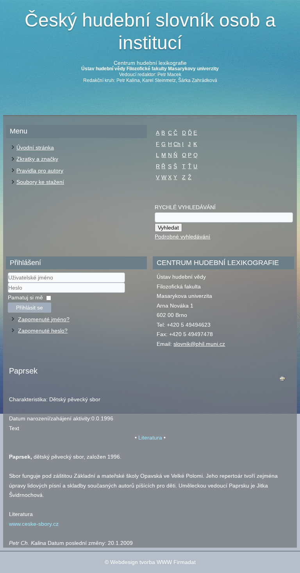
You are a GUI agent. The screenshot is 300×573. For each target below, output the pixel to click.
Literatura (150, 437)
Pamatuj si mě (25, 297)
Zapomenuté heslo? (43, 330)
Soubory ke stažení (40, 182)
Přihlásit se (29, 307)
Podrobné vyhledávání (182, 236)
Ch (176, 144)
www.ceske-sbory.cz (34, 524)
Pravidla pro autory (39, 170)
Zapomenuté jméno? (44, 319)
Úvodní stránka (35, 147)
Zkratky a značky (37, 159)
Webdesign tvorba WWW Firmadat (153, 562)
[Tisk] (282, 380)
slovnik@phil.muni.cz (199, 344)
